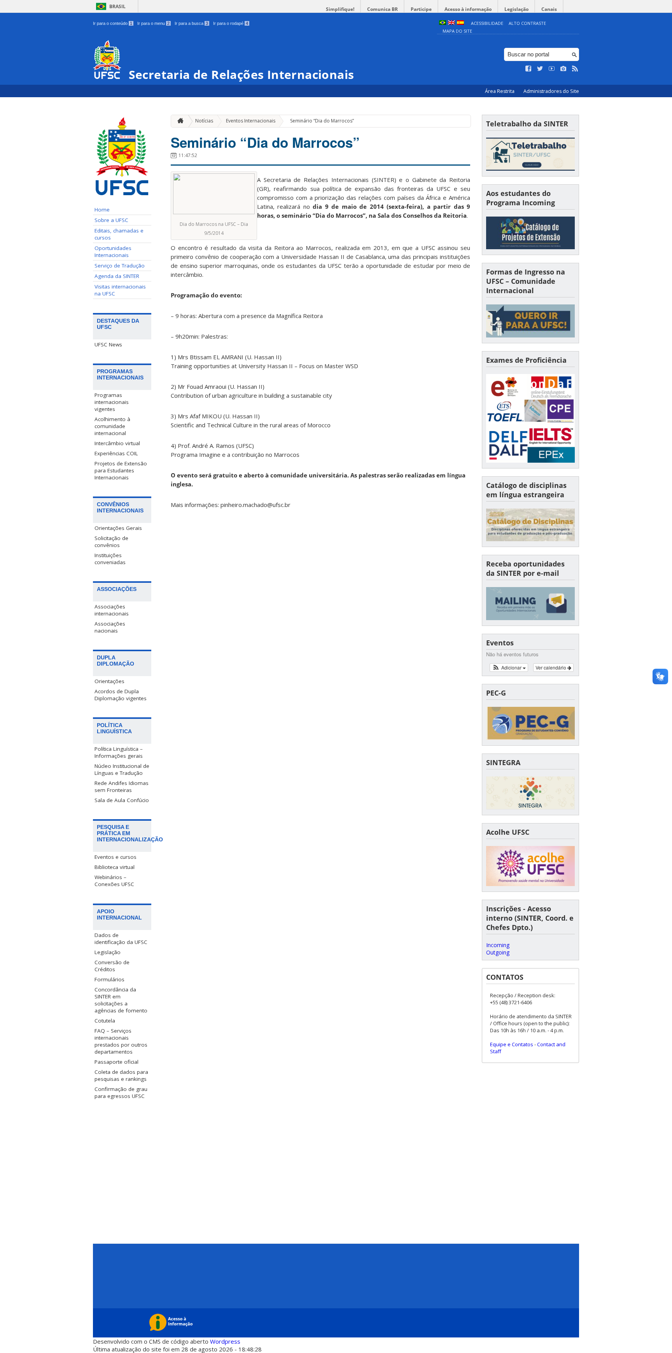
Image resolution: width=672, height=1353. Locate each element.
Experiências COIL (116, 453)
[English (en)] (451, 23)
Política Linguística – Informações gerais (118, 752)
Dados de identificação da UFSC (120, 939)
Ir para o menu (153, 23)
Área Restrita (500, 91)
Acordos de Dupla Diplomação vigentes (120, 695)
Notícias (204, 120)
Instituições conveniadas (110, 559)
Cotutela (104, 1020)
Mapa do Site (457, 31)
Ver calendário (551, 667)
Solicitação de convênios (111, 542)
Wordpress (225, 1341)
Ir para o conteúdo (112, 23)
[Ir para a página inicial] (178, 121)
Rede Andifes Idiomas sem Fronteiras (121, 787)
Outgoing (497, 952)
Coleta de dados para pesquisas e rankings (121, 1075)
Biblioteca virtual (114, 867)
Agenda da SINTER (116, 276)
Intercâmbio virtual (117, 443)
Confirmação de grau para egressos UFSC (120, 1093)
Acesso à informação (468, 9)
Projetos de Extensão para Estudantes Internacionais (120, 470)
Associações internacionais (111, 610)
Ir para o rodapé (230, 23)
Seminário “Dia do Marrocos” (322, 120)
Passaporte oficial (116, 1061)
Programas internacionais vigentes (111, 402)
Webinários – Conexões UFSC (114, 881)
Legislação (516, 9)
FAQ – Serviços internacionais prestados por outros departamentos (120, 1041)
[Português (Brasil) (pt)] (442, 23)
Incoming (497, 945)
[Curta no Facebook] (528, 69)
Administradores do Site (551, 91)
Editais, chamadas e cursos (119, 234)
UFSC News (108, 344)
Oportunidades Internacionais (112, 252)
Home (102, 209)
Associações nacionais (109, 627)
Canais (549, 9)
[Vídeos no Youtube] (552, 69)
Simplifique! (340, 9)
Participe (421, 9)
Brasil (117, 6)
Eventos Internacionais (250, 120)
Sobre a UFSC (111, 220)
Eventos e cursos (115, 856)
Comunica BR (382, 9)
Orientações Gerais (118, 527)
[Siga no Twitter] (540, 69)
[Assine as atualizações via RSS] (575, 69)
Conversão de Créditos (112, 966)
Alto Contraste (527, 23)
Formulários (109, 979)
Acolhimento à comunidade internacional (112, 426)
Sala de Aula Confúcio (121, 800)
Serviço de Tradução (119, 265)
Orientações (109, 681)
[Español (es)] (460, 23)
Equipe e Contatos (511, 1044)
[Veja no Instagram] (563, 69)
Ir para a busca (191, 23)
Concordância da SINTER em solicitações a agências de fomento (120, 1000)
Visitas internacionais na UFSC (120, 290)
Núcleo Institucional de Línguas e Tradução (121, 769)
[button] (509, 667)
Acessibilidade (487, 23)
